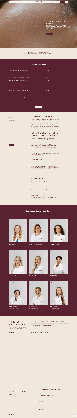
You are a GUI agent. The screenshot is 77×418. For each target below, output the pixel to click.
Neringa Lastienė (53, 306)
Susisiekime (52, 404)
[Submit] (67, 393)
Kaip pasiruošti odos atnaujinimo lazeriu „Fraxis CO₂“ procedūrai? (18, 118)
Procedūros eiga (12, 120)
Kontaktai (11, 332)
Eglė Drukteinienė (13, 306)
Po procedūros (11, 122)
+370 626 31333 (56, 2)
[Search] (51, 2)
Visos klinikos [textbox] (11, 214)
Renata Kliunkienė (13, 275)
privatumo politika (51, 395)
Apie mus (51, 405)
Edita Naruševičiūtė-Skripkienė (36, 244)
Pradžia (10, 5)
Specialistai (41, 405)
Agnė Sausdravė (32, 275)
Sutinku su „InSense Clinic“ (44, 395)
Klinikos (41, 407)
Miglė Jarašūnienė (33, 306)
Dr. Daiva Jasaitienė (54, 275)
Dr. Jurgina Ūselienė (54, 244)
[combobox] (15, 214)
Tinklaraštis (41, 409)
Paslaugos (14, 5)
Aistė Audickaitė (12, 244)
